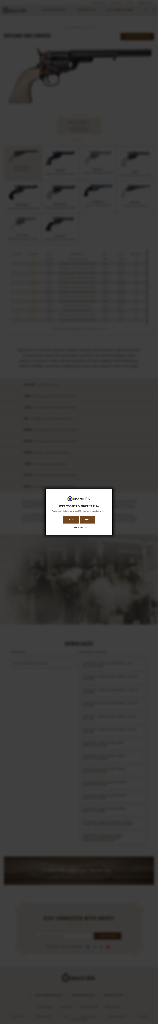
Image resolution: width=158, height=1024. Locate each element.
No (87, 520)
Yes (71, 520)
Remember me (80, 528)
